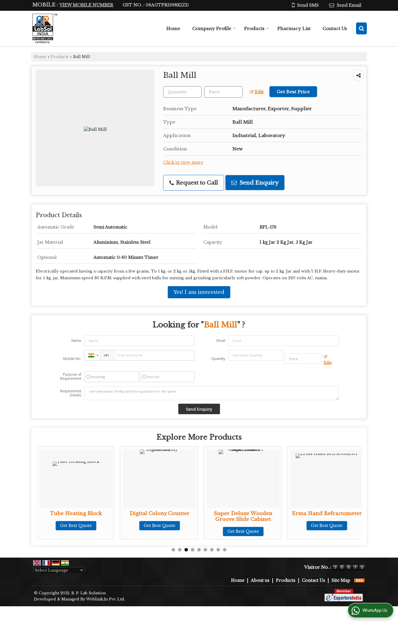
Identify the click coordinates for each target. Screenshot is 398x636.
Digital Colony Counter (160, 513)
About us (260, 580)
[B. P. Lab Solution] (44, 28)
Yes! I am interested (199, 292)
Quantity (218, 358)
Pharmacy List (294, 28)
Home (173, 28)
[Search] (361, 28)
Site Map (341, 580)
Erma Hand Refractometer (327, 513)
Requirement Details (70, 393)
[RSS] (359, 580)
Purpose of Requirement (70, 377)
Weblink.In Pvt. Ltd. (105, 599)
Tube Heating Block (76, 513)
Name (76, 340)
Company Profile (211, 28)
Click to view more (183, 162)
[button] (86, 5)
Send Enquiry (258, 182)
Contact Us (335, 28)
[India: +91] (92, 355)
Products (254, 28)
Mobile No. (72, 358)
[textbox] (223, 92)
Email (220, 340)
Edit (259, 91)
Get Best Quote (76, 525)
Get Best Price (293, 91)
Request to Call (196, 182)
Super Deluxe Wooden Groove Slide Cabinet (243, 516)
